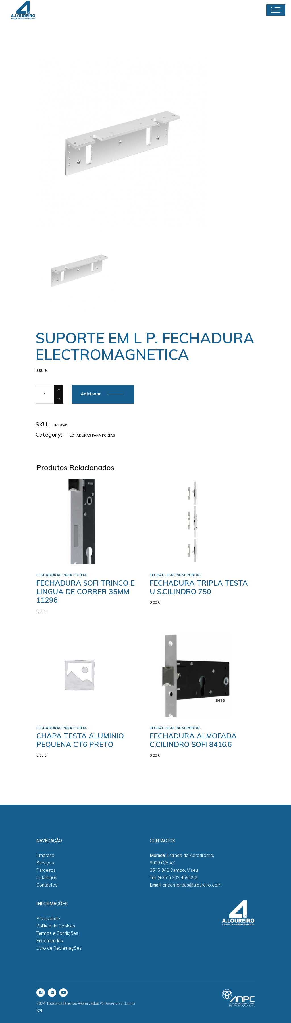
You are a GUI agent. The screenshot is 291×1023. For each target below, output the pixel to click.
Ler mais (57, 558)
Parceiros (46, 870)
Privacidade (48, 918)
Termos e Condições (57, 933)
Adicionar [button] (58, 711)
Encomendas (49, 940)
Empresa (45, 855)
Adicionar (91, 394)
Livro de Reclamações (59, 948)
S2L (39, 1011)
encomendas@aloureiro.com (192, 885)
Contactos (46, 885)
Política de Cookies (55, 926)
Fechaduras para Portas (91, 435)
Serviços (45, 863)
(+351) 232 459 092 (177, 877)
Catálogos (46, 877)
